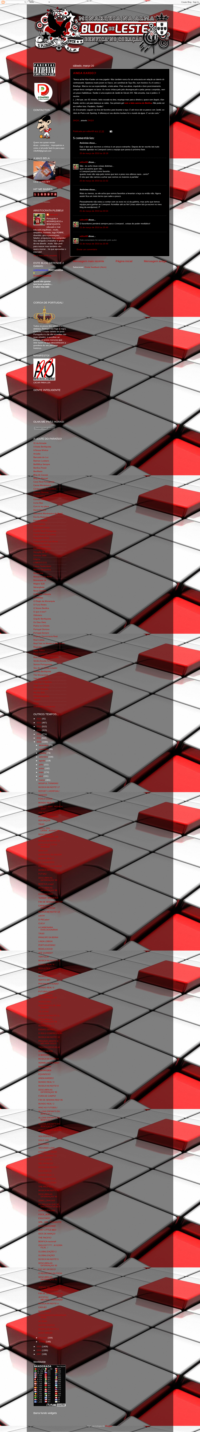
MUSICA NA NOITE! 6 (48, 1190)
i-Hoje (36, 703)
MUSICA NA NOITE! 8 (48, 1086)
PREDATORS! (44, 1070)
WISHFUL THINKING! (48, 783)
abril (41, 776)
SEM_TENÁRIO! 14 (47, 1156)
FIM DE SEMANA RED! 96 (50, 1100)
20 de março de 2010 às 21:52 (94, 181)
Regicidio (37, 647)
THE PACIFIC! (45, 1238)
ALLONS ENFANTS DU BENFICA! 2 (49, 1119)
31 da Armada (39, 443)
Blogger (108, 1426)
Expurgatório (39, 524)
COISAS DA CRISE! (47, 1183)
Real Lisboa (38, 640)
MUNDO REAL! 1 (46, 1175)
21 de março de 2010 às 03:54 (94, 211)
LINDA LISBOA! (45, 941)
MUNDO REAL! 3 (46, 1082)
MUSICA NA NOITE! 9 (48, 1059)
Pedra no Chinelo (41, 626)
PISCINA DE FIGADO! (48, 984)
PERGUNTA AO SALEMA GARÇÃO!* (49, 1131)
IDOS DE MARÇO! (46, 1234)
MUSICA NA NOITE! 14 (49, 912)
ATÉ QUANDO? (45, 953)
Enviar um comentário (87, 249)
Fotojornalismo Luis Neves (45, 541)
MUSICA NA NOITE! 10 (49, 1037)
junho (42, 768)
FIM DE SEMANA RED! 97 (50, 902)
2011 (39, 738)
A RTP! (41, 916)
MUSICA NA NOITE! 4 (48, 1303)
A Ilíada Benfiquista (42, 447)
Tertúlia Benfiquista (42, 671)
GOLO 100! (43, 1140)
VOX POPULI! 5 (45, 1136)
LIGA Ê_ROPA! (45, 1159)
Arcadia (36, 454)
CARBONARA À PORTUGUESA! (46, 907)
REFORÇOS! (44, 820)
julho (41, 765)
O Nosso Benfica (41, 608)
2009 (39, 1346)
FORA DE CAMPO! (47, 1096)
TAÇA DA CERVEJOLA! (49, 1047)
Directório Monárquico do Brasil (48, 513)
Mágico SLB (39, 584)
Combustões (39, 496)
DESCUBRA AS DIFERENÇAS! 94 (47, 1195)
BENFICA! (43, 851)
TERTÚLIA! (43, 957)
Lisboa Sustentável (42, 566)
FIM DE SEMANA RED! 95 (50, 1293)
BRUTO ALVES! (45, 1051)
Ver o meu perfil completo (45, 256)
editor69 (84, 162)
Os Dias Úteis (39, 622)
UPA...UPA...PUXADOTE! (49, 1222)
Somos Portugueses (42, 664)
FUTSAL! (42, 874)
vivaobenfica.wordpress (44, 706)
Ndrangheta (38, 587)
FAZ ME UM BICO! (47, 1269)
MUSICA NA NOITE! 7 (48, 1167)
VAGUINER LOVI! (46, 1148)
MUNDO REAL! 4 (46, 1026)
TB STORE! (43, 1012)
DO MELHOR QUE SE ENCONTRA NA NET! (49, 1205)
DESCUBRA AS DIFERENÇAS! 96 (47, 1020)
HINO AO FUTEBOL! (48, 1107)
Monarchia (38, 573)
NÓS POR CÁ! (45, 1171)
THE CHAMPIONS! (47, 1179)
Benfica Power (40, 468)
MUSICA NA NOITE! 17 (49, 787)
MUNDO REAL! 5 (46, 987)
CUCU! (41, 923)
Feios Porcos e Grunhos (44, 535)
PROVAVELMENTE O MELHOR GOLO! (48, 1042)
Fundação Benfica (41, 545)
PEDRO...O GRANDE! (48, 817)
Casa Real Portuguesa (43, 482)
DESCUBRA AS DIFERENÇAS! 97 (47, 996)
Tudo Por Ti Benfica (42, 682)
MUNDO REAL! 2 (46, 1104)
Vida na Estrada (40, 689)
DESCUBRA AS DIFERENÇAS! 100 (48, 835)
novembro (44, 749)
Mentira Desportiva (42, 570)
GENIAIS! (42, 795)
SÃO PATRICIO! (45, 1163)
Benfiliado (37, 471)
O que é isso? (39, 612)
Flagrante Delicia (41, 538)
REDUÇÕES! (44, 968)
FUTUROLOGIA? (46, 991)
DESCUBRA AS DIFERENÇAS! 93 (47, 1264)
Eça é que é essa (41, 527)
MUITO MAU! (44, 1311)
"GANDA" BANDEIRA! (48, 898)
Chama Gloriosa (40, 492)
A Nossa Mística (40, 450)
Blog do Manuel (40, 478)
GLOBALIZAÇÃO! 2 (47, 1252)
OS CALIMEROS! (46, 862)
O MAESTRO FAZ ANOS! (50, 866)
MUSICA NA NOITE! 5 (48, 1259)
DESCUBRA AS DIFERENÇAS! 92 (47, 1278)
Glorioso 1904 (39, 555)
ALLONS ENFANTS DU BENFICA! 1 (49, 1112)
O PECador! (43, 920)
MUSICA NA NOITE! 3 (48, 1329)
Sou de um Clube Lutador (45, 668)
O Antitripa (38, 598)
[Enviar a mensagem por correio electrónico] (110, 131)
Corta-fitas (38, 503)
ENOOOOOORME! (47, 1226)
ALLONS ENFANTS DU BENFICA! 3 (49, 1125)
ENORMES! (43, 1144)
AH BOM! (42, 1321)
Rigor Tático (39, 650)
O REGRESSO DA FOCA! (50, 1273)
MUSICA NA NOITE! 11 (49, 1016)
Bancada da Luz (40, 457)
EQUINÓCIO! (44, 1074)
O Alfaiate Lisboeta (42, 594)
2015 (39, 723)
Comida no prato (41, 499)
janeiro (42, 1342)
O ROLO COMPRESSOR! (50, 1033)
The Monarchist (40, 675)
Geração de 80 (40, 552)
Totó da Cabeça (40, 678)
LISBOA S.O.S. (40, 563)
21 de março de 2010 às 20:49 (94, 227)
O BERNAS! (43, 1055)
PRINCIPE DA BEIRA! (48, 937)
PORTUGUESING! (46, 945)
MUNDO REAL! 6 (46, 964)
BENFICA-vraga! (46, 884)
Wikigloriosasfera (41, 696)
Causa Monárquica (42, 485)
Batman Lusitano (41, 461)
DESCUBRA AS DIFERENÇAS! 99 (47, 879)
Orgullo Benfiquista (42, 619)
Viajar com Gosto (41, 685)
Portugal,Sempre (41, 633)
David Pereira (39, 510)
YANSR (36, 700)
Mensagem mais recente (88, 261)
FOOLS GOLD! (45, 799)
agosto (42, 761)
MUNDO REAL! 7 (46, 858)
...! (39, 1283)
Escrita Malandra (41, 517)
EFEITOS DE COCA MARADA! (47, 845)
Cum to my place (41, 506)
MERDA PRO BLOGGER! (50, 855)
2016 (39, 719)
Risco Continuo (40, 654)
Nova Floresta (39, 591)
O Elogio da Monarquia (44, 601)
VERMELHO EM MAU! (48, 1063)
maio (41, 772)
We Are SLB (39, 693)
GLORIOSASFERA (42, 548)
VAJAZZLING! (44, 1002)
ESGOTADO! (44, 1218)
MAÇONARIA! (44, 1067)
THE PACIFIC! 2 (45, 1187)
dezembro (44, 745)
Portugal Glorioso (41, 629)
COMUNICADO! (45, 894)
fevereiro (43, 1338)
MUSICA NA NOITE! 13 (49, 961)
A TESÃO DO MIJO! (47, 1152)
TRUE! (41, 824)
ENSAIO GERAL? (46, 1029)
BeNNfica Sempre (41, 464)
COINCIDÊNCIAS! (46, 1210)
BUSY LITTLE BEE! (47, 1230)
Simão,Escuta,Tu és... (43, 661)
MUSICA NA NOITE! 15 (49, 870)
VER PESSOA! (45, 813)
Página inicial (124, 261)
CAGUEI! (42, 1307)
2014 (39, 726)
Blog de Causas (40, 475)
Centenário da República (44, 489)
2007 (39, 1354)
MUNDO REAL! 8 (46, 803)
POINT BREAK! (45, 1333)
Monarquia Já (39, 580)
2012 (39, 734)
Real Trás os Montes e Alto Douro (49, 643)
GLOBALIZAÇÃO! (46, 1255)
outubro (43, 753)
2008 (39, 1350)
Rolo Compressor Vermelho (46, 657)
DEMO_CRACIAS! (46, 1200)
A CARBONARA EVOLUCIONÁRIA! (48, 928)
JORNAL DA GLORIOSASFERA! (48, 1288)
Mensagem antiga (155, 261)
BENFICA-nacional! (47, 1241)
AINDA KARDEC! (84, 73)
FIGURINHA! (44, 972)
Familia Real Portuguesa (44, 531)
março (42, 780)
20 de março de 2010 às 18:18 (94, 153)
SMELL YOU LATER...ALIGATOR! (49, 829)
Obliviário (37, 615)
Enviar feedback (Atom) (95, 267)
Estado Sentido (40, 520)
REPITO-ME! (44, 980)
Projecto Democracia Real (45, 636)
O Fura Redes (40, 605)
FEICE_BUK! (44, 1214)
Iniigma (36, 559)
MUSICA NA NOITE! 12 (49, 976)
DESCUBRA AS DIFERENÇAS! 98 (47, 889)
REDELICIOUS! (45, 949)
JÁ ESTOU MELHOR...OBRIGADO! (50, 1298)
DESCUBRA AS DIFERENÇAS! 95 (47, 1091)
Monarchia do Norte (42, 577)
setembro (43, 757)
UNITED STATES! (46, 1325)
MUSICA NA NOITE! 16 (49, 841)
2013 (39, 730)
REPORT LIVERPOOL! (49, 791)
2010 (39, 742)
